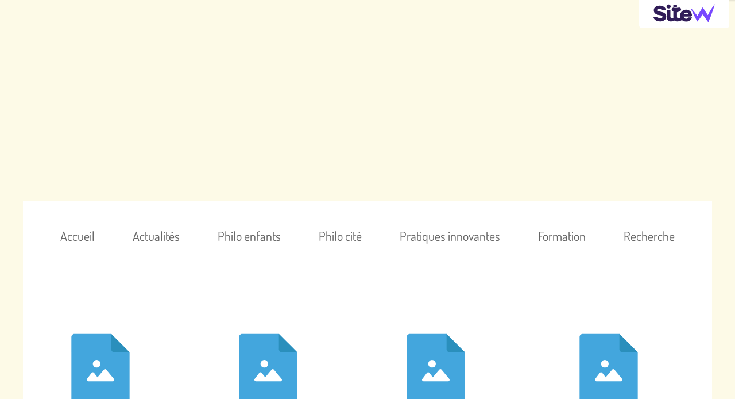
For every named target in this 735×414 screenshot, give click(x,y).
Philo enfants (249, 236)
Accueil (77, 236)
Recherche (649, 236)
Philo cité (340, 236)
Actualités (156, 236)
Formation (562, 236)
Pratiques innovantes (450, 236)
